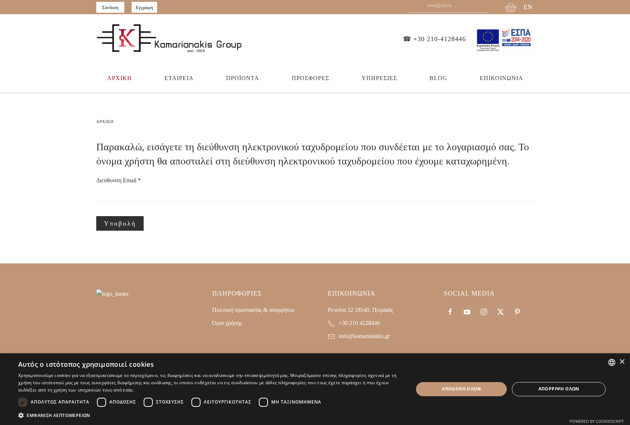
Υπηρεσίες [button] (379, 78)
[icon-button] (450, 311)
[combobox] (611, 362)
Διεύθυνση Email (118, 180)
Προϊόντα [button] (242, 78)
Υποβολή (120, 223)
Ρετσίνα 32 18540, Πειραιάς (360, 310)
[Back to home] (169, 39)
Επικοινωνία (501, 78)
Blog (438, 78)
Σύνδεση (110, 7)
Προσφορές (310, 78)
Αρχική (119, 78)
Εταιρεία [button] (179, 78)
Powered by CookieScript (596, 421)
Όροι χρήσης (227, 323)
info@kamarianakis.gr (364, 336)
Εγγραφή (144, 7)
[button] (210, 415)
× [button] (622, 362)
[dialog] (315, 389)
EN (528, 7)
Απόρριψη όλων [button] (558, 389)
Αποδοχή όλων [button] (461, 389)
